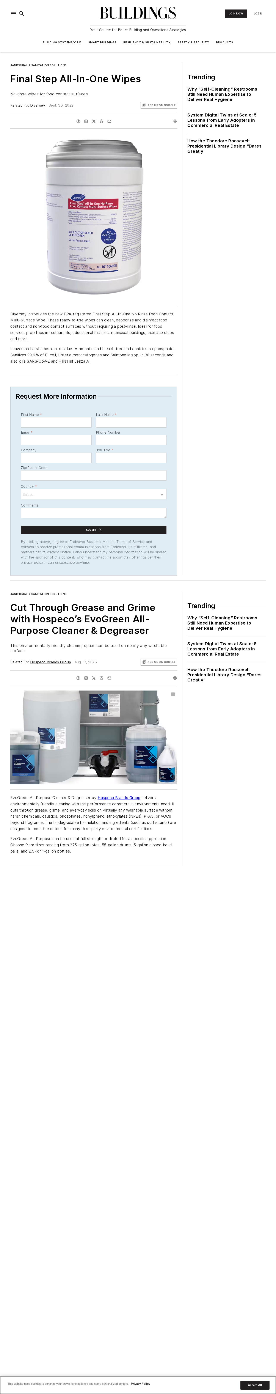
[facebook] (78, 121)
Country (29, 486)
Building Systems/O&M (62, 42)
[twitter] (94, 121)
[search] (22, 13)
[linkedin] (86, 121)
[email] (109, 121)
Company (29, 450)
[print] (175, 121)
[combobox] (93, 494)
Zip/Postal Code (34, 468)
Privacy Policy (140, 1383)
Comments (29, 505)
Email (27, 432)
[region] (138, 1385)
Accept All (255, 1385)
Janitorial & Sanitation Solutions (38, 65)
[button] (13, 13)
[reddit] (101, 121)
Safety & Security (193, 42)
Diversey (37, 105)
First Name (31, 414)
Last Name (106, 414)
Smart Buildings (102, 42)
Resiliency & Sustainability (147, 42)
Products (224, 42)
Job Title (104, 450)
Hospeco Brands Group (50, 662)
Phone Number (108, 432)
